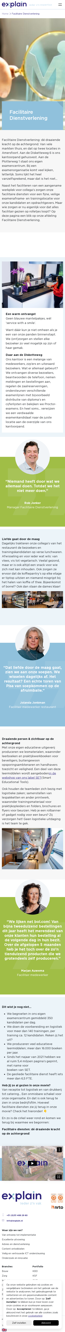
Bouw (5, 1271)
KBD (35, 1271)
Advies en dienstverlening (16, 1244)
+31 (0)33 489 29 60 (17, 1215)
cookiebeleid (35, 1315)
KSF (34, 1275)
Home (5, 13)
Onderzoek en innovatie (15, 1258)
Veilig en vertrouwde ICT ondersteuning (23, 1253)
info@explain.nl (15, 1221)
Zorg (4, 1275)
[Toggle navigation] (60, 4)
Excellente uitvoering (13, 1239)
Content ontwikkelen (13, 1249)
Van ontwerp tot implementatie (19, 1235)
